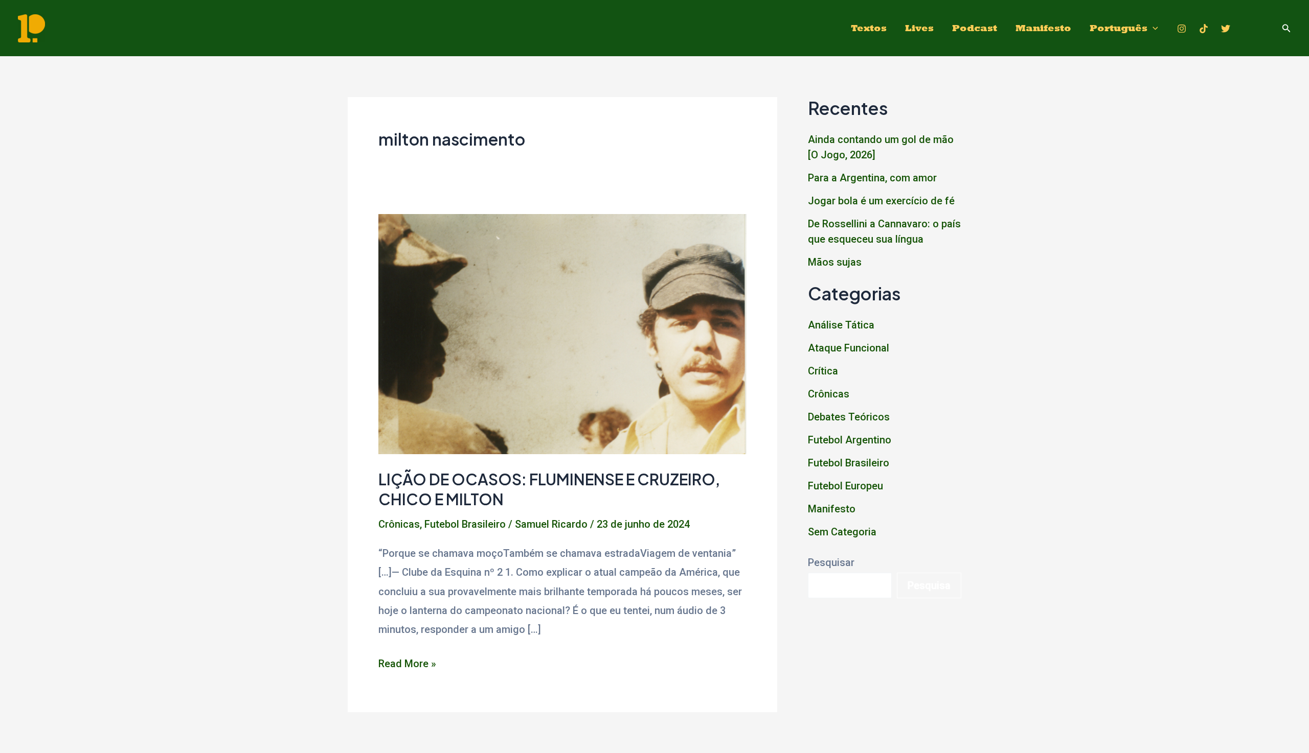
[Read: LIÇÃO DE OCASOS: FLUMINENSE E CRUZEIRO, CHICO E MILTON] (562, 333)
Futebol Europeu (845, 486)
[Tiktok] (1203, 28)
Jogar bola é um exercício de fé (881, 201)
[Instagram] (1181, 28)
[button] (1286, 28)
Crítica (823, 371)
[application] (1152, 28)
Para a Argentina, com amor (872, 178)
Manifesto (1043, 27)
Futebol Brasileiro (465, 524)
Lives (919, 27)
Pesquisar (831, 562)
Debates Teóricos (849, 417)
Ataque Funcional (848, 348)
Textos (869, 27)
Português (1118, 27)
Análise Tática (841, 325)
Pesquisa (929, 585)
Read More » (407, 665)
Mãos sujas (835, 262)
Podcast (974, 27)
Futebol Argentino (849, 440)
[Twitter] (1225, 28)
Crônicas (399, 524)
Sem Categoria (842, 532)
